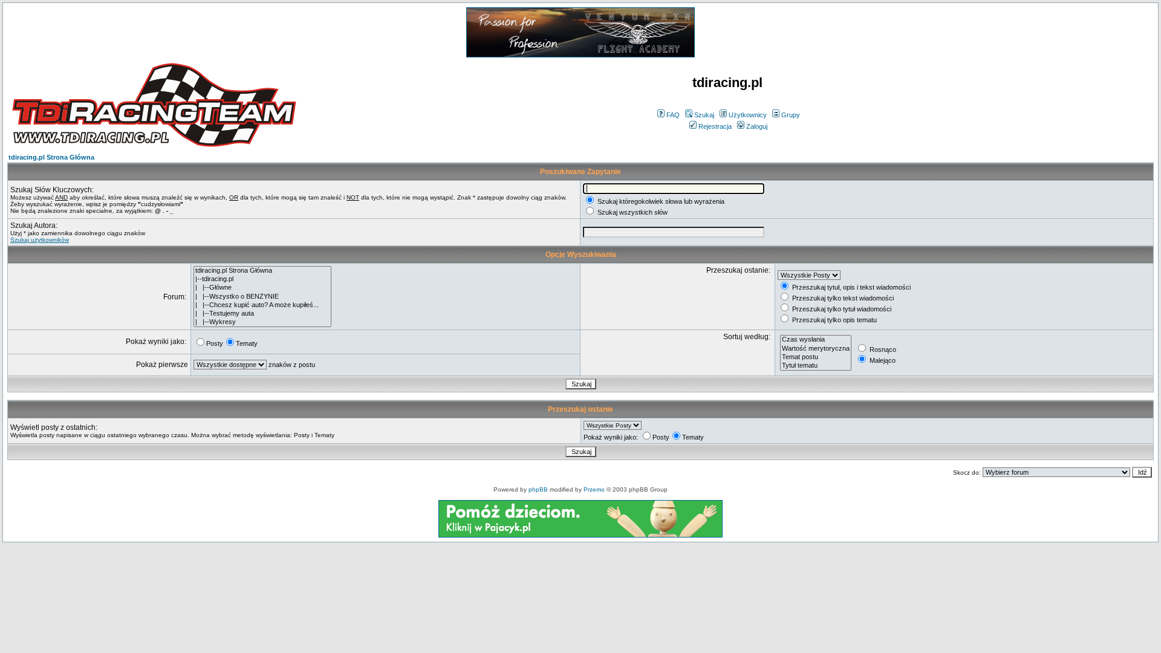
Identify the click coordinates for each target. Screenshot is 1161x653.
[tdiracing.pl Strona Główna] (262, 271)
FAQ (673, 115)
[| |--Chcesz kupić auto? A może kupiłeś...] (262, 305)
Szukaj (704, 115)
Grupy (790, 115)
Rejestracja (715, 126)
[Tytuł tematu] (816, 366)
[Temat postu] (816, 357)
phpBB (538, 489)
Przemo (594, 489)
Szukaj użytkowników (39, 239)
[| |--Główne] (262, 288)
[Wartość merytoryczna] (816, 349)
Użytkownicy (748, 115)
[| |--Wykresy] (262, 322)
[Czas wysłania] (816, 340)
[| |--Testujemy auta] (262, 314)
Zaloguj (756, 126)
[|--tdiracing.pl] (262, 279)
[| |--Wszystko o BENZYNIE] (262, 297)
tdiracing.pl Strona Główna (51, 157)
